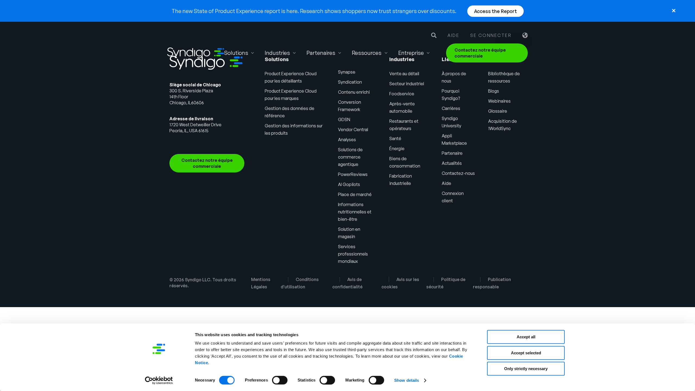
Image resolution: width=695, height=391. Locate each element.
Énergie (397, 148)
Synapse (346, 72)
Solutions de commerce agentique (350, 157)
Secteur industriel (406, 83)
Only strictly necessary (526, 368)
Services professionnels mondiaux (353, 254)
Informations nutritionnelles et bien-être (354, 212)
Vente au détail (404, 73)
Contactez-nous (458, 173)
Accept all (526, 337)
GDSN (344, 119)
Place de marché (355, 194)
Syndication (350, 82)
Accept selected (526, 353)
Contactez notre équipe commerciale (480, 53)
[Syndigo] (195, 53)
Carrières (451, 108)
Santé (395, 138)
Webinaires (499, 101)
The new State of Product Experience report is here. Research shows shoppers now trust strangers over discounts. (314, 11)
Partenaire (452, 153)
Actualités (452, 163)
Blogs (493, 91)
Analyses (347, 139)
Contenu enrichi (354, 92)
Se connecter (490, 35)
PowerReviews (353, 174)
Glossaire (497, 111)
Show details (406, 380)
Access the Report (495, 11)
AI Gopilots (349, 184)
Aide (453, 35)
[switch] (280, 380)
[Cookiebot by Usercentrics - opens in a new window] (159, 380)
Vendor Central (353, 129)
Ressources (366, 52)
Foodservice (401, 93)
